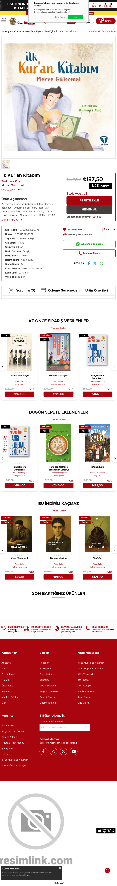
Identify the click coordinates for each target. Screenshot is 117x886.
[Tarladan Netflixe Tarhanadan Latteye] (58, 442)
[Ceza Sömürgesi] (19, 534)
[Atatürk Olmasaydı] (19, 351)
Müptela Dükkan (10, 697)
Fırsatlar (5, 680)
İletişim (5, 754)
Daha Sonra (60, 17)
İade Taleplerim (48, 686)
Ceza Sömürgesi (19, 558)
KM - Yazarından (86, 674)
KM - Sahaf (83, 680)
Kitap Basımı (84, 697)
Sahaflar (5, 691)
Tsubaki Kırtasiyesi (58, 376)
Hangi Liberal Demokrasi (97, 377)
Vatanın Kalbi (97, 467)
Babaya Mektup (58, 558)
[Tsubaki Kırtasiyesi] (58, 351)
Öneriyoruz (7, 686)
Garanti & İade (9, 737)
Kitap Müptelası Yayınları (90, 663)
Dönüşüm (97, 558)
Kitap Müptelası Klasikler (90, 668)
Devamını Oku (10, 220)
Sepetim (44, 680)
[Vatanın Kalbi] (97, 442)
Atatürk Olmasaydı (19, 376)
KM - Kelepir (84, 686)
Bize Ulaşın (83, 703)
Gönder (85, 727)
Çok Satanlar (8, 674)
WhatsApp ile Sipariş (92, 244)
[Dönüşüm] (97, 534)
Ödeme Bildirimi (48, 703)
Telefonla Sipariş (91, 253)
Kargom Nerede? (49, 691)
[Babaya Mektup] (58, 534)
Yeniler (5, 668)
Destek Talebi (47, 697)
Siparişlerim (46, 668)
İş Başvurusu (8, 748)
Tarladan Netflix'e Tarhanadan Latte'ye (58, 468)
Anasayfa (6, 663)
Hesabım (44, 663)
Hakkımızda (7, 726)
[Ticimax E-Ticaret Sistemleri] (59, 883)
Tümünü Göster (58, 328)
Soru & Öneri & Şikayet (14, 766)
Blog (3, 703)
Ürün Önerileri (96, 290)
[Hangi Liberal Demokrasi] (97, 351)
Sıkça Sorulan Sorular (13, 731)
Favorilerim (46, 674)
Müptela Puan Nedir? (12, 743)
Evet (75, 17)
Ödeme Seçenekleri (64, 290)
